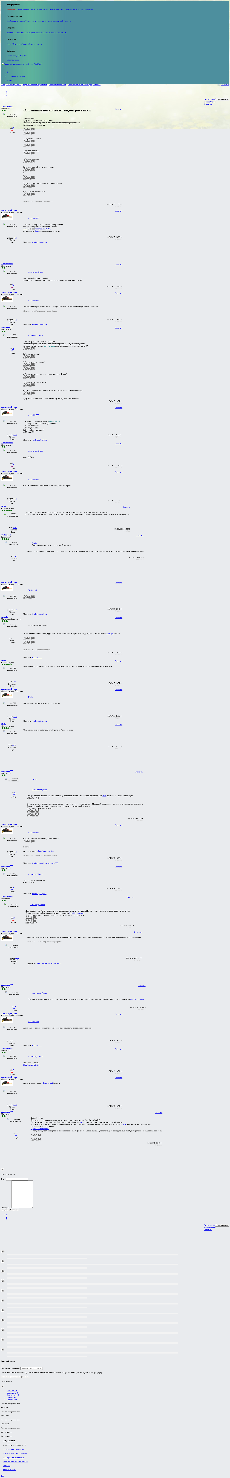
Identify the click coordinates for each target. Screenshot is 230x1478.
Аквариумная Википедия (13, 1449)
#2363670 (118, 321)
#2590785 (118, 1073)
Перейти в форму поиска (11, 1377)
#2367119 (118, 685)
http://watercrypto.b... (31, 1065)
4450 (15, 528)
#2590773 (118, 1043)
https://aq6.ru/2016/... (43, 229)
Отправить (14, 1210)
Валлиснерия (49, 346)
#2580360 (118, 891)
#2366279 (140, 560)
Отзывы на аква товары (25, 9)
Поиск (9, 56)
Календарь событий (15, 32)
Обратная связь (13, 60)
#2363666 (118, 289)
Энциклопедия (42, 9)
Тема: (3, 1179)
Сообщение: (6, 1207)
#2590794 (118, 1108)
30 (13, 128)
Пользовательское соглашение (15, 1462)
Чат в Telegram (29, 32)
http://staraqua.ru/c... (46, 851)
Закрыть (5, 1210)
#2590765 (142, 1010)
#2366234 (118, 437)
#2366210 (118, 403)
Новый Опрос (210, 102)
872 (16, 556)
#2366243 (118, 503)
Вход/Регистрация (19, 56)
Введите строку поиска (10, 1368)
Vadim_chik (32, 590)
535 (13, 638)
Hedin (34, 543)
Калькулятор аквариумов (83, 9)
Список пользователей (54, 21)
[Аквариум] (22, 64)
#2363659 (118, 239)
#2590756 (138, 960)
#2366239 (118, 468)
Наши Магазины (13, 44)
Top (2, 1476)
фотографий (48, 1083)
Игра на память (35, 44)
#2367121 (118, 718)
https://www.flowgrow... (40, 1129)
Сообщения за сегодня (16, 21)
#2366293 (118, 655)
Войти (9, 80)
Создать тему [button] (209, 99)
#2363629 (118, 206)
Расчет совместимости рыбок (60, 9)
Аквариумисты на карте (45, 32)
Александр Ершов (35, 272)
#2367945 (118, 749)
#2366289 (118, 611)
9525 (15, 238)
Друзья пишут (12, 1399)
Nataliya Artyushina (39, 242)
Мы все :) (25, 44)
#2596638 (158, 1145)
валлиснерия (54, 421)
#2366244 (126, 531)
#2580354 (118, 860)
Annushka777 (33, 218)
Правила (67, 21)
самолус (110, 633)
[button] (7, 106)
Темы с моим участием (35, 21)
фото (25, 229)
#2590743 (130, 928)
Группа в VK (61, 32)
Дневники (11, 9)
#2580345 (139, 821)
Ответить (208, 104)
